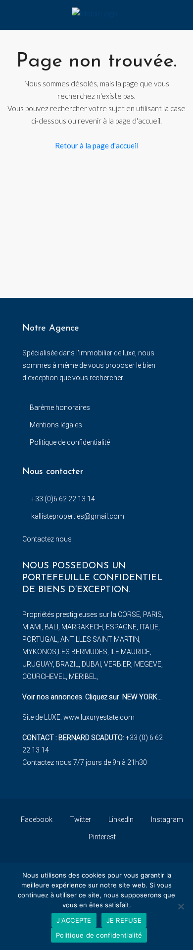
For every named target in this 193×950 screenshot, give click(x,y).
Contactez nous (47, 539)
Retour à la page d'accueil (97, 145)
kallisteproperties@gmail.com (77, 516)
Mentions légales (56, 425)
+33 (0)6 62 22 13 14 (63, 499)
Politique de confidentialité (70, 442)
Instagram (166, 819)
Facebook (35, 819)
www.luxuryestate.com (99, 717)
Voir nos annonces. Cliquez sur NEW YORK (89, 697)
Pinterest (101, 837)
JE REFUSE (124, 920)
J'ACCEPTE (73, 920)
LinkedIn (120, 819)
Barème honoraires (60, 407)
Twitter (79, 819)
